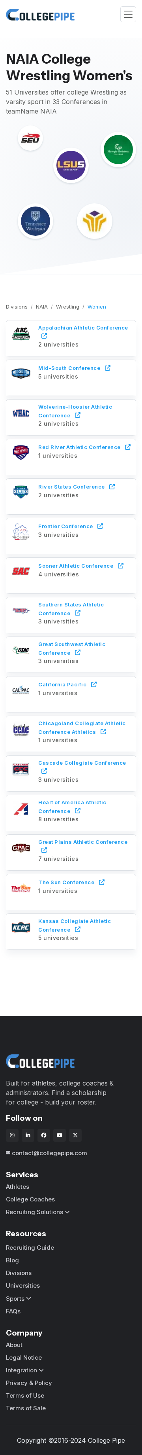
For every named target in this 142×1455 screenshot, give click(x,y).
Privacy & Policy (29, 1383)
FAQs (13, 1311)
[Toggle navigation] (128, 14)
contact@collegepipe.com (49, 1153)
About (14, 1345)
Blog (12, 1260)
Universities (23, 1285)
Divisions (17, 306)
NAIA (42, 306)
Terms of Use (25, 1395)
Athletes (17, 1186)
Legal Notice (24, 1357)
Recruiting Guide (30, 1247)
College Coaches (30, 1199)
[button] (71, 337)
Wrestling (67, 306)
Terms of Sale (26, 1408)
